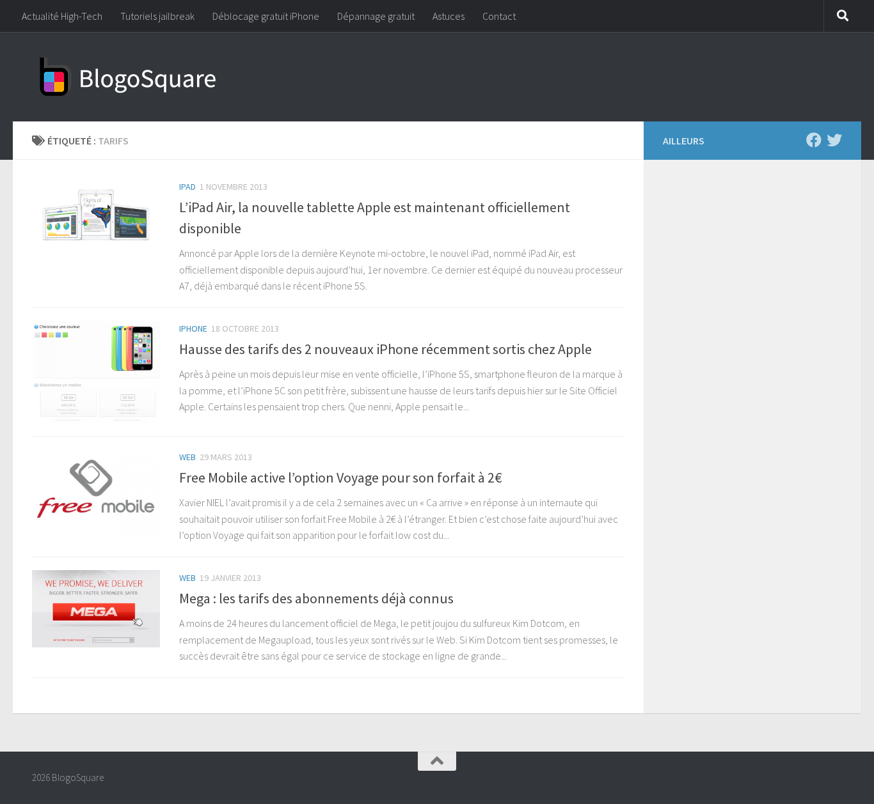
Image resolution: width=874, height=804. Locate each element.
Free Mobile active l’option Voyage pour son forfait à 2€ (340, 477)
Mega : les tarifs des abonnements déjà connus (316, 598)
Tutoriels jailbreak (157, 16)
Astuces (449, 16)
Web (187, 457)
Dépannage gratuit (376, 16)
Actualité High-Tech (62, 16)
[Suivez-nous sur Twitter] (834, 140)
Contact (499, 16)
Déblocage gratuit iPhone (265, 16)
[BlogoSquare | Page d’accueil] (128, 77)
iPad (187, 186)
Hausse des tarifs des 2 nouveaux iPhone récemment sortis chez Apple (385, 349)
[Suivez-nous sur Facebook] (814, 140)
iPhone (193, 328)
